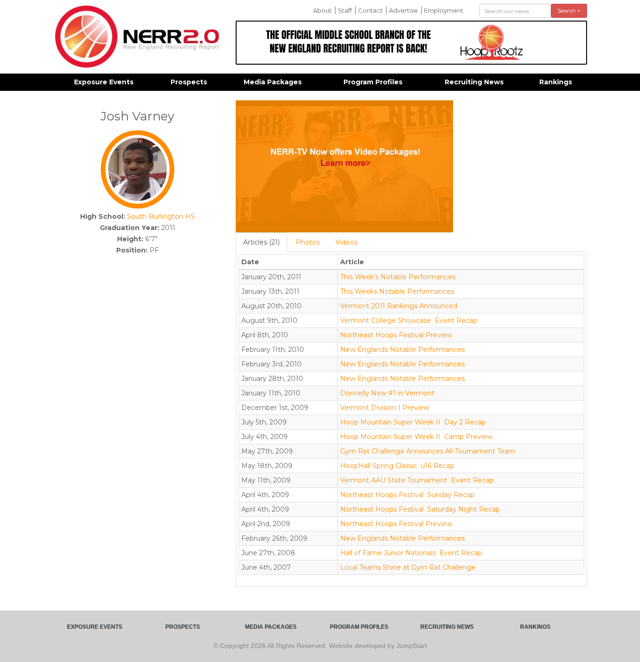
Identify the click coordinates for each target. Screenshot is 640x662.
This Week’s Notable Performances (397, 277)
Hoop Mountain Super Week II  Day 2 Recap (413, 422)
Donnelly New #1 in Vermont (387, 393)
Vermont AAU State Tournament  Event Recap (417, 480)
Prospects (189, 82)
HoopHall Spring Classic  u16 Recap (397, 465)
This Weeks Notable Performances (397, 291)
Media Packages (273, 82)
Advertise (403, 10)
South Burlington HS (161, 216)
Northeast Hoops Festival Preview (396, 335)
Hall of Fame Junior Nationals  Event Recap (411, 553)
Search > (569, 10)
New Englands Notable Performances (402, 349)
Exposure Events (104, 82)
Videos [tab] (346, 242)
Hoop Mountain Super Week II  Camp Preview (416, 436)
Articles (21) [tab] (261, 242)
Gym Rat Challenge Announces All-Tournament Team (427, 451)
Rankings (555, 82)
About (322, 10)
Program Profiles (372, 82)
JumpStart (411, 645)
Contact (370, 10)
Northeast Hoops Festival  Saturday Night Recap (420, 509)
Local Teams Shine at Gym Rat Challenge (408, 567)
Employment (443, 10)
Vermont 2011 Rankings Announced (398, 306)
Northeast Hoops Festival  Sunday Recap (407, 495)
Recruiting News (474, 82)
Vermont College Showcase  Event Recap (408, 320)
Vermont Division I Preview (384, 407)
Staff (345, 10)
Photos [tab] (308, 242)
